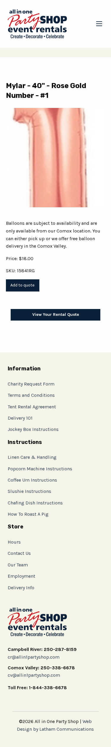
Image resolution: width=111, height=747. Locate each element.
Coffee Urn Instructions (32, 480)
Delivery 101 (20, 418)
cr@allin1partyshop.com (33, 657)
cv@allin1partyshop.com (34, 675)
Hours (14, 542)
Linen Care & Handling (32, 457)
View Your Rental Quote (55, 314)
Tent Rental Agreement (32, 407)
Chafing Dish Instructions (35, 503)
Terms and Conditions (31, 395)
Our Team (18, 565)
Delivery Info (21, 587)
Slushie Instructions (29, 491)
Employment (21, 576)
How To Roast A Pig (28, 514)
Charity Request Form (31, 384)
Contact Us (19, 553)
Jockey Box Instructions (33, 429)
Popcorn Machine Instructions (40, 469)
